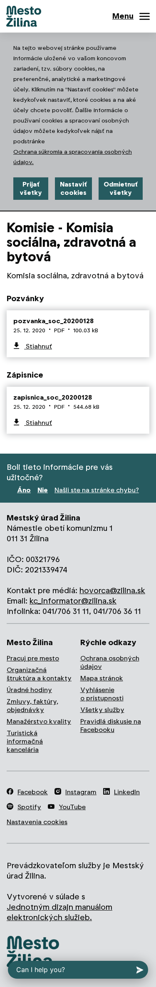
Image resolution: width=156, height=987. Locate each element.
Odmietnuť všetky (121, 188)
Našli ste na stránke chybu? (96, 490)
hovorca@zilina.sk (112, 590)
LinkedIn (127, 791)
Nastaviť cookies (73, 188)
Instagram (81, 791)
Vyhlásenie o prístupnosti (102, 694)
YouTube (72, 806)
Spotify (29, 806)
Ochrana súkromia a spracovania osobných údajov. (72, 157)
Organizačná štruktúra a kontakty (39, 674)
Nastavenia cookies (37, 821)
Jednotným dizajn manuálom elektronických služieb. (59, 912)
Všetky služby (102, 709)
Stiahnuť (38, 346)
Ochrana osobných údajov (109, 662)
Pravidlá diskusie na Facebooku (110, 725)
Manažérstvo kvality (39, 721)
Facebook (32, 791)
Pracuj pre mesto (33, 658)
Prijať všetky (31, 188)
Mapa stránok (101, 678)
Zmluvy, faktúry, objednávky (32, 705)
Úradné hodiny (29, 689)
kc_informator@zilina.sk (73, 601)
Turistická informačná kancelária (25, 741)
